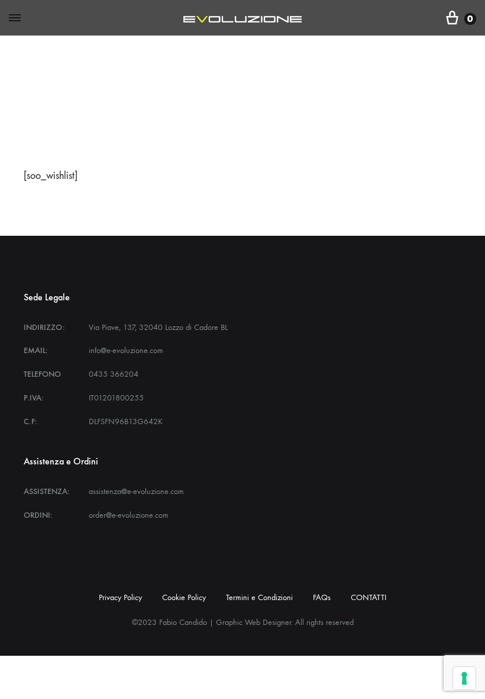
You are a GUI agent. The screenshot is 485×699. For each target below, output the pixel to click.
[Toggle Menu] (15, 18)
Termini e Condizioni (259, 597)
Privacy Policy (120, 597)
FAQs (322, 597)
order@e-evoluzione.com (129, 515)
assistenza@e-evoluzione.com (136, 491)
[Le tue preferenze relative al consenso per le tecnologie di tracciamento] (464, 678)
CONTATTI (368, 597)
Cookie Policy (184, 597)
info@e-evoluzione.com (126, 350)
